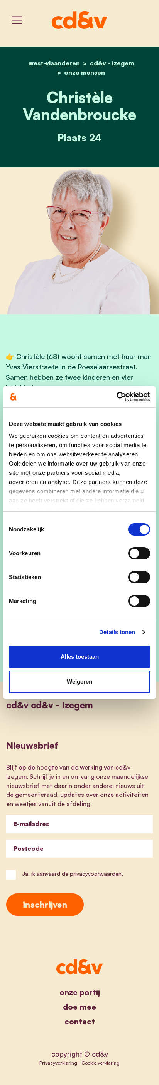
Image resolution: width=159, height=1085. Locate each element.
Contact (79, 1021)
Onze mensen (84, 72)
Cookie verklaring (100, 1063)
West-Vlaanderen (54, 63)
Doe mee (79, 1007)
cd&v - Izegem (112, 63)
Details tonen (117, 632)
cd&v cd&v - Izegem (49, 705)
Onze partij (79, 992)
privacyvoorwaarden (96, 873)
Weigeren (79, 681)
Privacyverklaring (58, 1063)
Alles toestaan (80, 656)
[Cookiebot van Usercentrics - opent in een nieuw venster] (116, 397)
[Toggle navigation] (17, 20)
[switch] (139, 553)
